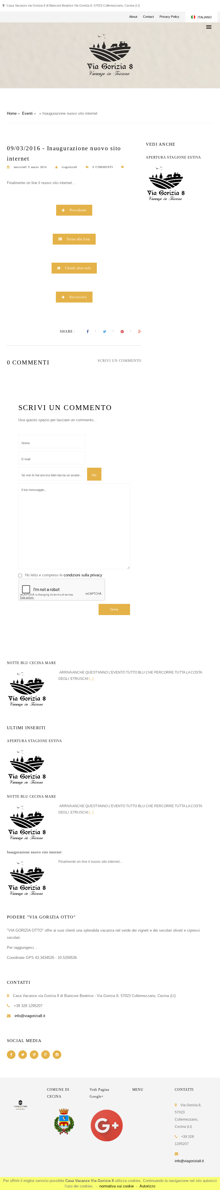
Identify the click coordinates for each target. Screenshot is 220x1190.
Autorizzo (147, 1186)
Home (12, 113)
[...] (91, 679)
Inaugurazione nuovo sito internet (34, 852)
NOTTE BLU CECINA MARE (31, 663)
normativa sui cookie (116, 1186)
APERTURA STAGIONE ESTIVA (173, 157)
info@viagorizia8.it (30, 1016)
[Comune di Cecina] (64, 1122)
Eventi (27, 113)
